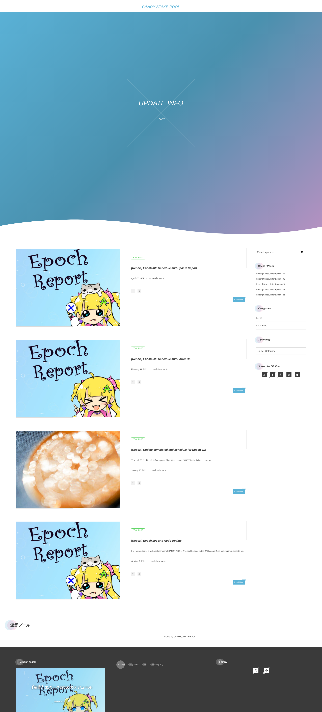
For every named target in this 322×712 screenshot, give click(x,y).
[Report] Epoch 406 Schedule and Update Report (164, 268)
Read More (238, 299)
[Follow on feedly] (297, 374)
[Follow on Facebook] (272, 374)
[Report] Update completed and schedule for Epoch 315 (168, 449)
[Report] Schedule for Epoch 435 (270, 274)
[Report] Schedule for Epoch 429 (270, 284)
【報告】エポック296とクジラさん (67, 687)
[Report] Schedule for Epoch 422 (270, 295)
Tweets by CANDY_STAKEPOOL (179, 636)
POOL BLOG (138, 258)
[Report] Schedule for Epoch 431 (270, 279)
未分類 (259, 318)
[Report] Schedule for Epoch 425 (270, 289)
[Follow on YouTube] (288, 374)
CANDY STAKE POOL (161, 7)
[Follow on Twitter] (264, 374)
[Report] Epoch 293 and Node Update (156, 540)
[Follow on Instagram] (280, 374)
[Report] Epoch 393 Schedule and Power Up (161, 359)
